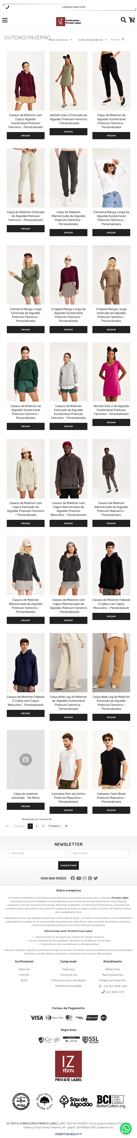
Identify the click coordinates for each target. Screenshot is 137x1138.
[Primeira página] (7, 826)
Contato (24, 974)
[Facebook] (73, 878)
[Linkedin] (90, 878)
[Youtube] (78, 878)
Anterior (20, 826)
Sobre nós (24, 969)
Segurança (68, 969)
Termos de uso (68, 974)
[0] (131, 21)
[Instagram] (84, 878)
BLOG (24, 980)
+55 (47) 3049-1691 (115, 986)
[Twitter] (95, 878)
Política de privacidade (68, 986)
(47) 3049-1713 (115, 992)
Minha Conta (112, 969)
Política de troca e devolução (69, 980)
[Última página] (66, 826)
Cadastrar (68, 865)
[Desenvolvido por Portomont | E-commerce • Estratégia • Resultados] (68, 1134)
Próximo (54, 826)
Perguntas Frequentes (113, 980)
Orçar (25, 135)
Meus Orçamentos (112, 974)
